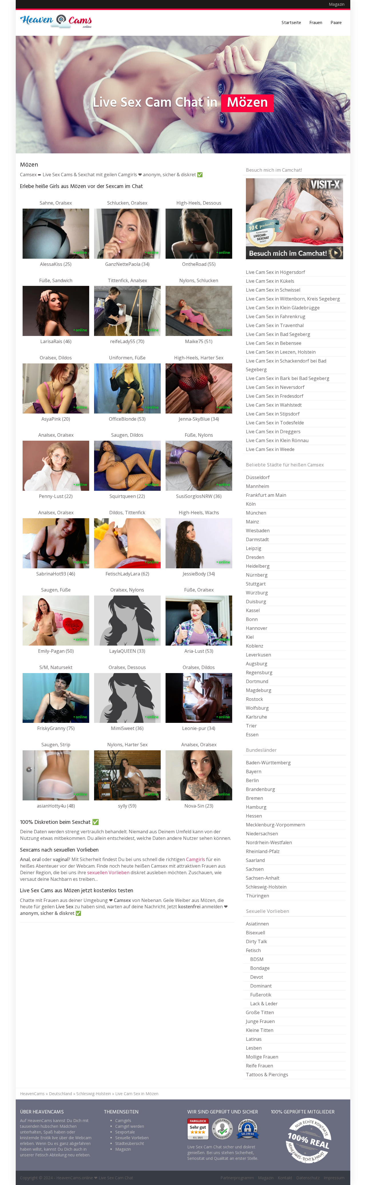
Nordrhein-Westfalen (269, 842)
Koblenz (254, 646)
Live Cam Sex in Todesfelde (275, 423)
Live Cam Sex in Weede (270, 449)
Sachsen (255, 869)
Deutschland (60, 1093)
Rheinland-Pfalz (263, 851)
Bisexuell (255, 932)
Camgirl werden (129, 1126)
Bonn (252, 619)
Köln (251, 504)
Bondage (260, 968)
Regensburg (259, 672)
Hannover (256, 628)
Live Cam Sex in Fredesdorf (274, 396)
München (256, 513)
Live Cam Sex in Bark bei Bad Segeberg (287, 378)
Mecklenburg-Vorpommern (275, 825)
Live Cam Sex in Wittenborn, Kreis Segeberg (293, 299)
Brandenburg (260, 789)
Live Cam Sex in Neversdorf (275, 387)
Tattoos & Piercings (267, 1074)
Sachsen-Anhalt (262, 878)
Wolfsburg (257, 708)
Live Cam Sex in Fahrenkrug (275, 316)
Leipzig (253, 548)
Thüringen (257, 896)
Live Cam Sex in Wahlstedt (274, 405)
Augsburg (256, 663)
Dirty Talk (256, 941)
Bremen (254, 798)
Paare (336, 23)
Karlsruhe (256, 717)
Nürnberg (257, 575)
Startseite (291, 23)
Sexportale (125, 1132)
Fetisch (253, 950)
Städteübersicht (129, 1143)
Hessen (254, 816)
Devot (256, 977)
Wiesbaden (258, 530)
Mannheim (257, 486)
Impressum (334, 1177)
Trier (251, 726)
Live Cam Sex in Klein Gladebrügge (283, 307)
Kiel (250, 637)
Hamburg (256, 807)
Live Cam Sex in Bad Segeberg (278, 334)
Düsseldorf (258, 477)
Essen (252, 734)
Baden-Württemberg (268, 762)
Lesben (254, 1048)
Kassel (253, 610)
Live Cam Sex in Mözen (136, 1093)
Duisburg (256, 601)
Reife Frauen (259, 1066)
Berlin (252, 780)
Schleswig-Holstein (266, 887)
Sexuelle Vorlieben (132, 1137)
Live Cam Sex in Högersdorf (275, 272)
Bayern (253, 771)
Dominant (261, 986)
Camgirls (195, 859)
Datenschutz (308, 1177)
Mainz (252, 522)
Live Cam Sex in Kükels (270, 281)
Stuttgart (256, 584)
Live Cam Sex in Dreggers (273, 431)
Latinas (254, 1039)
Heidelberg (258, 566)
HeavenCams (32, 1093)
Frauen (316, 23)
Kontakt (285, 1177)
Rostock (254, 699)
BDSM (257, 959)
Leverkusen (258, 655)
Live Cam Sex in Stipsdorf (273, 414)
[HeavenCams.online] (59, 22)
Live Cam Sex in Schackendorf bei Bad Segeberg (286, 365)
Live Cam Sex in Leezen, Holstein (281, 352)
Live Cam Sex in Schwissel (273, 290)
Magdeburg (258, 690)
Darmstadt (257, 539)
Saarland (255, 860)
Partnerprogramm (237, 1177)
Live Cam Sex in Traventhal (275, 325)
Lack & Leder (264, 1003)
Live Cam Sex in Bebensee (273, 343)
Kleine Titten (259, 1030)
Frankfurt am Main (266, 495)
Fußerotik (260, 995)
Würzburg (257, 592)
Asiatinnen (257, 924)
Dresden (255, 557)
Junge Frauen (260, 1021)
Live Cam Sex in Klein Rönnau (277, 440)
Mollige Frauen (262, 1057)
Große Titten (260, 1012)
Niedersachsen (262, 833)
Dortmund (257, 681)
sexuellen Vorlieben (108, 872)
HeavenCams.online (74, 1177)
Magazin (337, 4)
